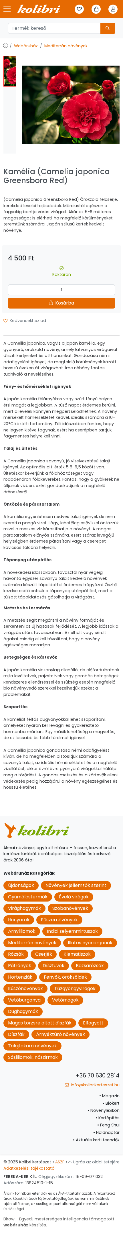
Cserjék (43, 954)
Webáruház (26, 46)
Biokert (111, 1103)
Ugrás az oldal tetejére (96, 1162)
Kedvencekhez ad (27, 320)
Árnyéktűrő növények (60, 1034)
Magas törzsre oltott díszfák (40, 1023)
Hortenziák (20, 977)
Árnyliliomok (21, 931)
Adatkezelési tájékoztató (29, 1168)
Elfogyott (93, 1023)
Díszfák (16, 1034)
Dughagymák (23, 1011)
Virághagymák (24, 908)
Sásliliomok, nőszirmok (33, 1057)
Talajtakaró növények (32, 1045)
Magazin (109, 1096)
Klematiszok (77, 954)
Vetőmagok (65, 1000)
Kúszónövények (25, 988)
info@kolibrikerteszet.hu (95, 1085)
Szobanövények (70, 908)
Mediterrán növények (66, 46)
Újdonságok (21, 885)
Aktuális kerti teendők (96, 1140)
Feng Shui (108, 1125)
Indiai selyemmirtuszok (72, 931)
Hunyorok (18, 919)
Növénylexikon (104, 1110)
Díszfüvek (53, 965)
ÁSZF (59, 1162)
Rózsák (16, 954)
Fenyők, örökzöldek (65, 977)
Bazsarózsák (90, 965)
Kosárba (64, 303)
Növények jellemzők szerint (75, 885)
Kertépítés (108, 1118)
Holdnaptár (106, 1132)
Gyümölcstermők (27, 897)
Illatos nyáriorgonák (90, 942)
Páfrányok (19, 965)
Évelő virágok (74, 897)
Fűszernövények (59, 919)
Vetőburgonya (24, 1000)
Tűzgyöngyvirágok (75, 988)
